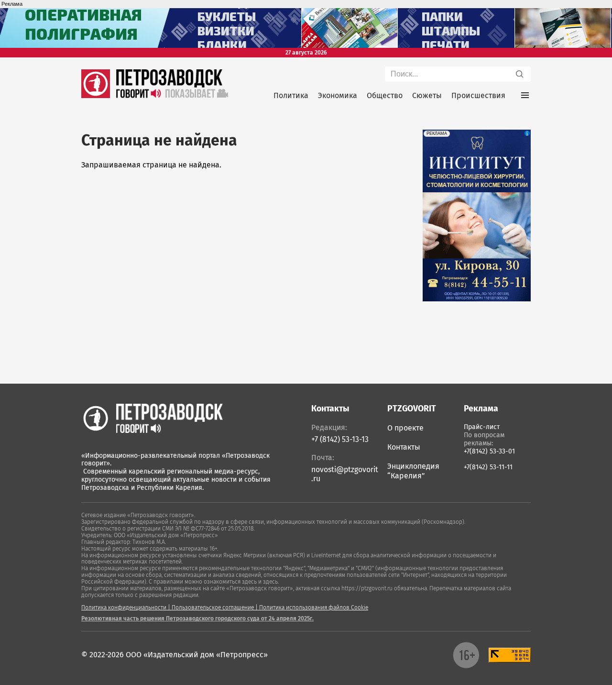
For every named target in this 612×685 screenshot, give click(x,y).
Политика (290, 95)
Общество (385, 95)
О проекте (405, 427)
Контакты (403, 447)
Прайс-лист (482, 427)
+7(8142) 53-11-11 (488, 467)
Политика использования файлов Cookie (313, 607)
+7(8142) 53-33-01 (489, 451)
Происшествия (478, 95)
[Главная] (95, 95)
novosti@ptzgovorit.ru (344, 474)
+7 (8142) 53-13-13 (340, 439)
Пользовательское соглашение (213, 607)
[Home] (152, 418)
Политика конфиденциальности (123, 607)
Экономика (337, 95)
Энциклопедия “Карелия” (413, 471)
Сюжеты (427, 95)
